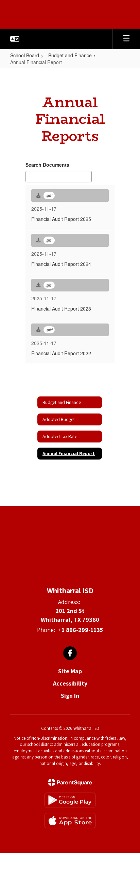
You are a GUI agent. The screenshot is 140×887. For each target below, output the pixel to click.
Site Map (70, 671)
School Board (24, 55)
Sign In (70, 696)
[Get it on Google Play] (70, 800)
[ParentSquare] (70, 782)
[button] (14, 39)
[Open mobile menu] (126, 39)
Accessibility (70, 683)
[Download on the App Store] (70, 820)
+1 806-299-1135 (80, 630)
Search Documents (47, 164)
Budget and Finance (70, 55)
